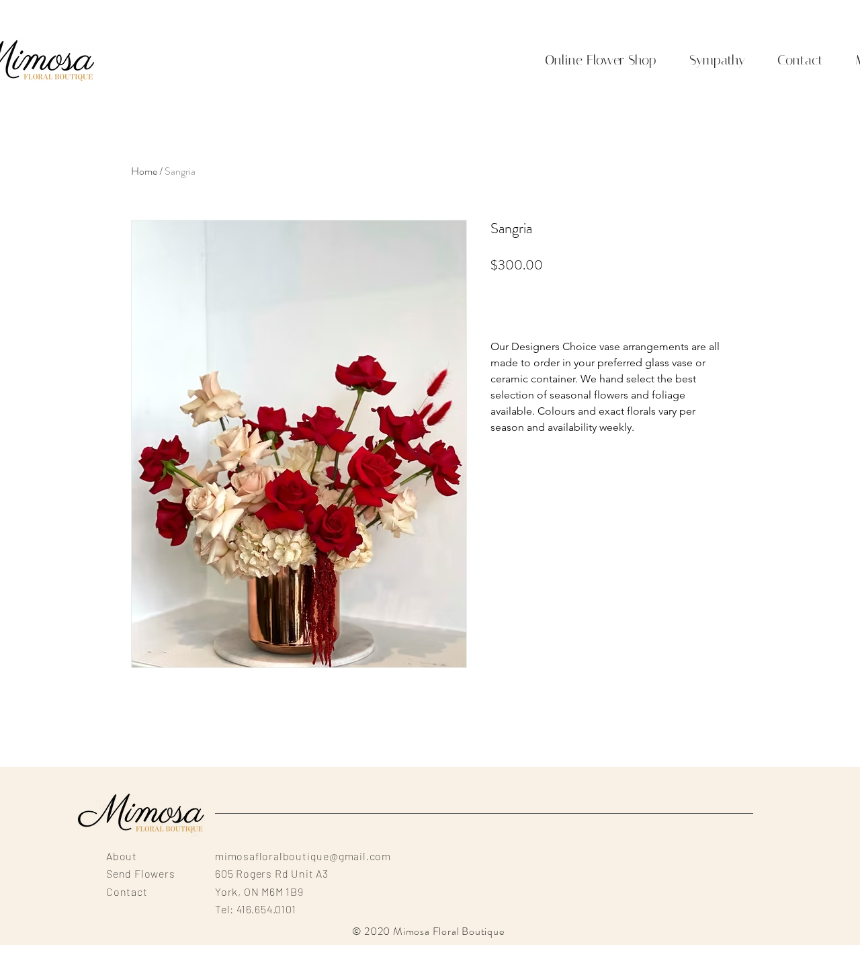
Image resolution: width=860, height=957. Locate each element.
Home (144, 171)
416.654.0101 (266, 909)
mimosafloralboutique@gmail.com (303, 855)
